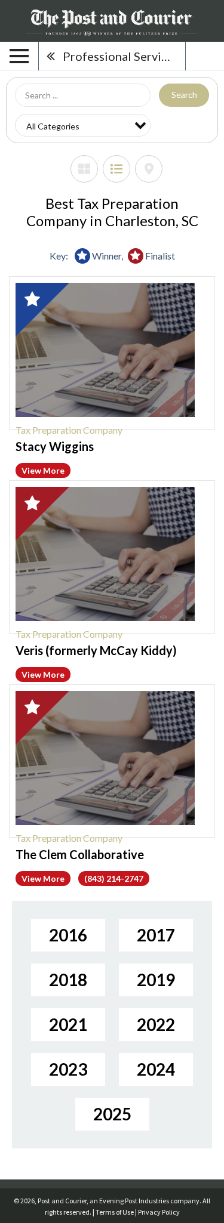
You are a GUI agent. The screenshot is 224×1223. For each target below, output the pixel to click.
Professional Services (121, 56)
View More (43, 470)
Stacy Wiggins (55, 446)
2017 (156, 935)
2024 (156, 1069)
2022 (156, 1024)
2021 (68, 1024)
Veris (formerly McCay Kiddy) (96, 650)
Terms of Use (115, 1211)
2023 (68, 1069)
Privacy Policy (159, 1211)
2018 (68, 979)
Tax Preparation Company (69, 430)
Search (184, 94)
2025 (112, 1114)
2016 (68, 935)
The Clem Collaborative (80, 854)
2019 (156, 979)
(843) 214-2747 (113, 878)
